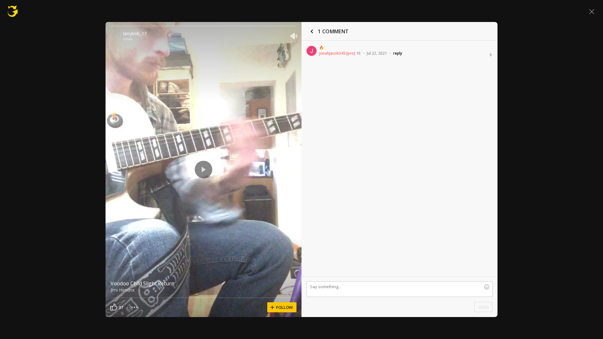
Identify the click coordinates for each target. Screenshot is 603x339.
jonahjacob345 (332, 53)
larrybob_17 (135, 33)
